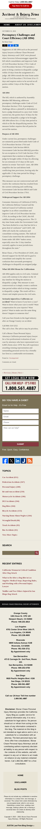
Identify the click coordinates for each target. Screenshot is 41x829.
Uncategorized (13, 358)
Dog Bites (8, 506)
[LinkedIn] (17, 461)
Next (20, 373)
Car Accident (10, 477)
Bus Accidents (10, 530)
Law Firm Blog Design (20, 826)
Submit (20, 444)
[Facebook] (5, 461)
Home (7, 25)
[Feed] (30, 461)
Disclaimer (34, 25)
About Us (20, 25)
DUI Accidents (10, 501)
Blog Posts (20, 789)
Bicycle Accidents (12, 511)
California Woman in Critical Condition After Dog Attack (19, 571)
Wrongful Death (11, 520)
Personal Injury (11, 487)
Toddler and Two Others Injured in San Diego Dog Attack (18, 592)
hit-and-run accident (13, 492)
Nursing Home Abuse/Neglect (17, 516)
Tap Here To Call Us (20, 6)
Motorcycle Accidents (14, 496)
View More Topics (9, 535)
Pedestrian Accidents (13, 482)
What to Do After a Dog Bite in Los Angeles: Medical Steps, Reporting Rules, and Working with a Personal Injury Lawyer (19, 582)
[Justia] (23, 461)
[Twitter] (11, 461)
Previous (6, 373)
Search (37, 553)
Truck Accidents (11, 525)
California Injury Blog (20, 16)
